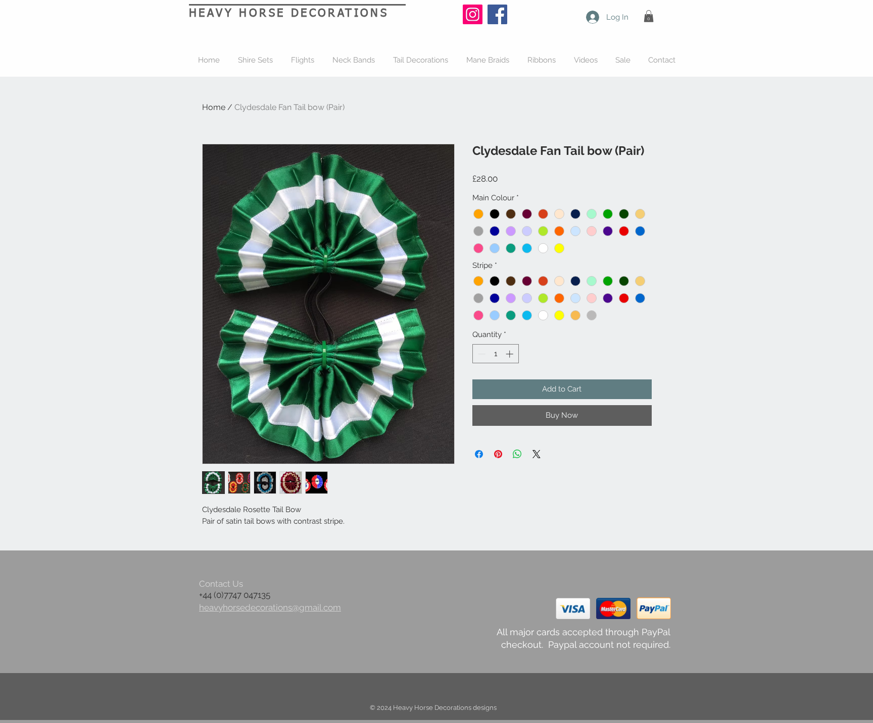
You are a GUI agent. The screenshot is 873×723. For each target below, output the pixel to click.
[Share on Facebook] (479, 454)
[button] (649, 16)
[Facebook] (497, 14)
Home (213, 107)
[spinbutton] (495, 354)
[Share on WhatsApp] (517, 454)
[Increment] (510, 354)
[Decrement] (481, 354)
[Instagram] (472, 14)
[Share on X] (536, 454)
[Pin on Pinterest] (498, 454)
